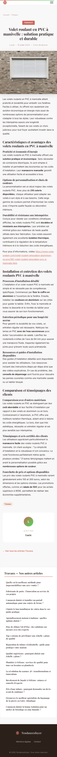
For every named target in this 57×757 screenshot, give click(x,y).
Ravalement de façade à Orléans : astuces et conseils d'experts (26, 681)
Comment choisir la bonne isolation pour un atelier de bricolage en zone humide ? (26, 708)
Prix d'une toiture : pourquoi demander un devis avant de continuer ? (28, 690)
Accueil (6, 15)
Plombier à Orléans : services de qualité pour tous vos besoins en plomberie (27, 663)
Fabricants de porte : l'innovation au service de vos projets (27, 592)
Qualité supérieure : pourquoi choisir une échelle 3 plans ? (25, 655)
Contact (37, 741)
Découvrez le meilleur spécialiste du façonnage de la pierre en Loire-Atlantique (28, 699)
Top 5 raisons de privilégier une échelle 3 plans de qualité (28, 637)
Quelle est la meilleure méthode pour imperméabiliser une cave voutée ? (23, 584)
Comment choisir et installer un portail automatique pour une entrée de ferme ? (24, 601)
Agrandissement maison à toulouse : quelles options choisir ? (26, 619)
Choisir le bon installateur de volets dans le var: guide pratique (28, 610)
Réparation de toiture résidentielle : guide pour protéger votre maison (28, 646)
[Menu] (51, 2)
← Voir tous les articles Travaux (18, 551)
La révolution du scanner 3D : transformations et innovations (28, 672)
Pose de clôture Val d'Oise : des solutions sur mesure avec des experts (26, 628)
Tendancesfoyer (31, 733)
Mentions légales (23, 741)
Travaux (15, 15)
